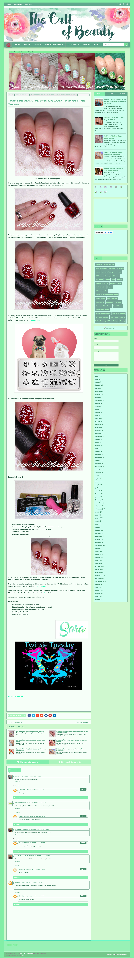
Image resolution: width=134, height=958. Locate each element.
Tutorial (122, 317)
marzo (97, 382)
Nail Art (109, 287)
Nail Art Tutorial (100, 298)
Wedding (122, 321)
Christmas (120, 268)
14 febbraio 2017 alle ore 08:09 (30, 776)
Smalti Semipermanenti (103, 313)
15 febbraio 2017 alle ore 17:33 (39, 829)
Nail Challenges (112, 298)
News (96, 44)
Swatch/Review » (73, 44)
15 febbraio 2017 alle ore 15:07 (34, 816)
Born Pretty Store (101, 268)
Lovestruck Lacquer (21, 829)
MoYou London (100, 287)
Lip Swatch (99, 279)
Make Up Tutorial (115, 283)
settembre (98, 400)
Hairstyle (108, 276)
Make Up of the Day (102, 283)
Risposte (17, 786)
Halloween (116, 276)
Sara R (21, 789)
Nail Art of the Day (101, 291)
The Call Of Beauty (26, 953)
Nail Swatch (110, 302)
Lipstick (107, 279)
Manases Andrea (20, 802)
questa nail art (82, 235)
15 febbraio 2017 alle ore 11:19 (36, 802)
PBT (22, 955)
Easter (98, 272)
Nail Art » (27, 44)
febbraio (97, 385)
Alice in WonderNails (22, 856)
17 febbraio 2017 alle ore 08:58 (34, 869)
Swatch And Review (118, 313)
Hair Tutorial (99, 276)
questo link (35, 320)
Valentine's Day (112, 321)
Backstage (99, 264)
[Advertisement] (105, 210)
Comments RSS (122, 954)
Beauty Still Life (109, 264)
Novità (103, 306)
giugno (97, 409)
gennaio (97, 388)
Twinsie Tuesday (22, 95)
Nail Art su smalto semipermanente (107, 294)
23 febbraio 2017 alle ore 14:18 (34, 896)
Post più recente (16, 722)
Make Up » (17, 44)
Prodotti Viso (117, 306)
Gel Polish (118, 272)
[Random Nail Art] (110, 328)
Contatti (28, 4)
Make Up (119, 279)
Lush (113, 279)
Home (9, 4)
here (46, 593)
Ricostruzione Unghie (102, 309)
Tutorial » (38, 44)
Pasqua (109, 306)
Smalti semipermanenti (54, 44)
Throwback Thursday (102, 317)
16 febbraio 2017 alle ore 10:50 (39, 856)
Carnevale (112, 268)
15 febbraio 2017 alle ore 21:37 (34, 843)
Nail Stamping (100, 302)
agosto (97, 403)
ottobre (97, 397)
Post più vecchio (82, 722)
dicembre (98, 391)
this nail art (41, 586)
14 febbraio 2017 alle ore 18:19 (34, 789)
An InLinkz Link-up (15, 696)
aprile (96, 379)
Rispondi (17, 781)
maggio (97, 412)
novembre (98, 394)
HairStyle (87, 44)
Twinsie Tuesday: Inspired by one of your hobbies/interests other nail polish (115, 101)
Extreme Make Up (107, 272)
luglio (97, 376)
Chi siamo (18, 4)
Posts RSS (111, 954)
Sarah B (17, 882)
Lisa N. (17, 776)
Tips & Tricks (114, 317)
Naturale (118, 302)
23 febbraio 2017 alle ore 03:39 (31, 882)
